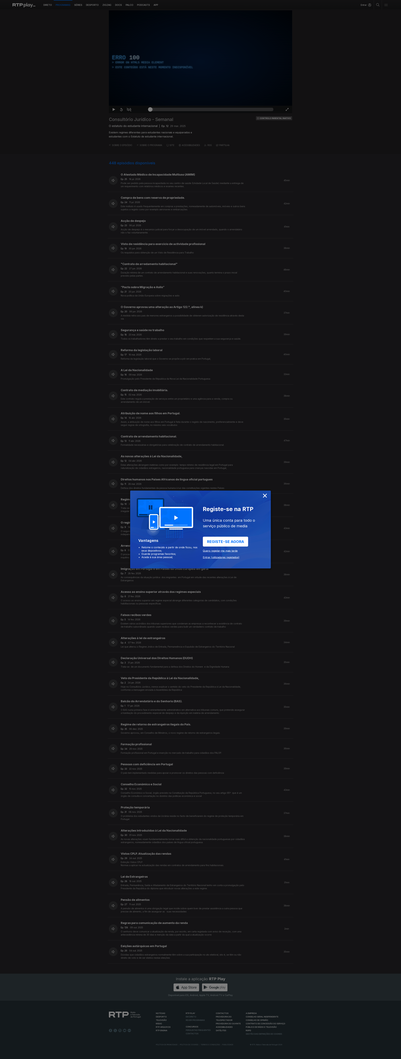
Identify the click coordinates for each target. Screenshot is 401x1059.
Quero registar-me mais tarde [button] (220, 550)
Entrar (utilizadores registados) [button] (221, 557)
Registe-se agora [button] (225, 541)
